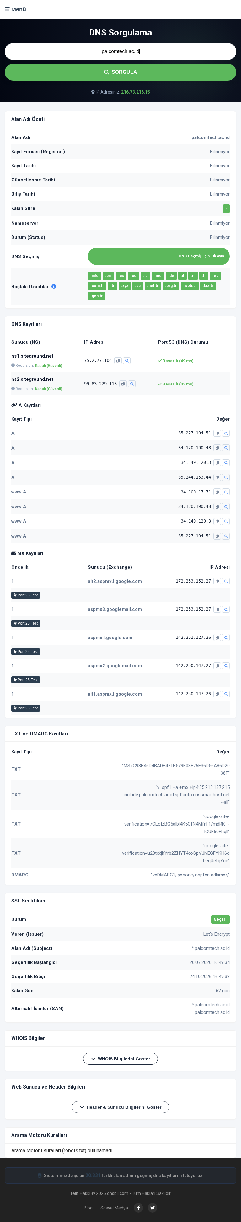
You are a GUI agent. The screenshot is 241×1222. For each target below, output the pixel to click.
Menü (18, 9)
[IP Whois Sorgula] (127, 360)
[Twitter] (152, 1208)
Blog (88, 1207)
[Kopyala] (118, 360)
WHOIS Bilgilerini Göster (124, 1058)
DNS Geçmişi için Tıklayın (201, 256)
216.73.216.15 (135, 91)
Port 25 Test (27, 595)
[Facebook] (138, 1208)
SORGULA (124, 72)
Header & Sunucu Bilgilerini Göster (124, 1107)
